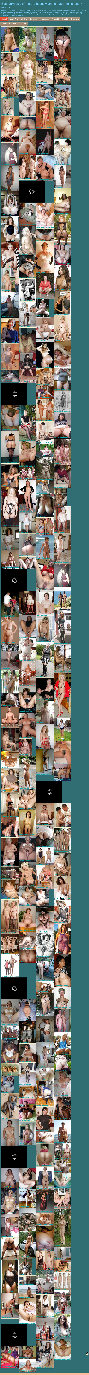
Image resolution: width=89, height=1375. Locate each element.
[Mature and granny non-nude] (27, 214)
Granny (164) (6, 23)
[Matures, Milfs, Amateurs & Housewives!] (27, 1053)
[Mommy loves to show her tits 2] (10, 559)
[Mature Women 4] (10, 873)
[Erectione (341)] (62, 598)
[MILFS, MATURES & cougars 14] (27, 772)
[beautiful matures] (10, 1132)
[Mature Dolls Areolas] (45, 141)
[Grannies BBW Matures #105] (45, 468)
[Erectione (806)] (10, 39)
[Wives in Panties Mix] (10, 1225)
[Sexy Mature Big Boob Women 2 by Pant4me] (45, 919)
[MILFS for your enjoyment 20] (62, 1325)
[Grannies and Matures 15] (27, 1219)
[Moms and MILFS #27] (62, 476)
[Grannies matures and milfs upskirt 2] (45, 1354)
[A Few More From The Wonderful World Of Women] (27, 699)
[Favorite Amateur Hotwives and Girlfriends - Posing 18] (10, 229)
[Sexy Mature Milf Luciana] (10, 538)
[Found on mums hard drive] (45, 762)
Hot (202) (65, 19)
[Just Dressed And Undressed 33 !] (45, 1260)
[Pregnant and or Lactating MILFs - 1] (45, 355)
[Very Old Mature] (27, 240)
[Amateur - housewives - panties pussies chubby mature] (45, 814)
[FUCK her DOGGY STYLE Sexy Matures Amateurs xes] (45, 433)
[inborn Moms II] (62, 176)
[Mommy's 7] (62, 1228)
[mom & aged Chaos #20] (62, 575)
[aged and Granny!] (45, 506)
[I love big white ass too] (45, 1276)
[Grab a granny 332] (45, 603)
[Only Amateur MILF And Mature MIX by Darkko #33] (62, 1084)
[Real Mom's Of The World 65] (45, 1219)
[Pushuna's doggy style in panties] (62, 43)
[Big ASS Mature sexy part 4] (10, 447)
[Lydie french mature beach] (62, 1131)
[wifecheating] (25, 1266)
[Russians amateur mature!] (27, 940)
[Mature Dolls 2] (45, 329)
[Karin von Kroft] (10, 657)
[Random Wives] (10, 827)
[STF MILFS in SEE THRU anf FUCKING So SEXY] (62, 277)
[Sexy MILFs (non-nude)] (62, 1302)
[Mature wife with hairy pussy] (27, 896)
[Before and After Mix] (62, 1281)
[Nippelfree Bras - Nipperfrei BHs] (27, 649)
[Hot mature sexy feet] (45, 877)
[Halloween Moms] (27, 1032)
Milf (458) (24, 19)
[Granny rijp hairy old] (62, 864)
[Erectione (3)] (62, 451)
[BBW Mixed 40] (62, 1166)
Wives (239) (55, 19)
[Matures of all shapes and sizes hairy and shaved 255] (45, 547)
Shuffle (24, 23)
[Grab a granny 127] (45, 235)
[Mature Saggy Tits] (10, 739)
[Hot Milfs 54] (10, 475)
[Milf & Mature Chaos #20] (10, 154)
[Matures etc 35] (45, 1074)
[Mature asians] (45, 286)
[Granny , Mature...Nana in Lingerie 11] (62, 695)
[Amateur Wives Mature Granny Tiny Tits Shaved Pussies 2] (27, 496)
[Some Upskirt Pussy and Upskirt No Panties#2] (62, 1043)
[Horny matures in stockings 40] (10, 1248)
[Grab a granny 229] (10, 375)
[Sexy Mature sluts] (45, 72)
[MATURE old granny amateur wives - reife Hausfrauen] (62, 255)
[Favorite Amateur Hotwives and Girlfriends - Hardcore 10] (45, 1029)
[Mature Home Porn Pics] (7, 107)
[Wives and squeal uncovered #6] (62, 658)
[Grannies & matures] (27, 849)
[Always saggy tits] (45, 1004)
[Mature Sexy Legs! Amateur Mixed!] (27, 423)
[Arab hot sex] (62, 1253)
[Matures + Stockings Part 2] (45, 969)
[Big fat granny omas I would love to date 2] (45, 410)
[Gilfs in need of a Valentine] (45, 114)
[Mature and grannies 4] (10, 304)
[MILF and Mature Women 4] (45, 92)
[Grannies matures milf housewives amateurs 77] (27, 1178)
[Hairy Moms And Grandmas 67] (62, 124)
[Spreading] (10, 760)
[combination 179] (27, 1244)
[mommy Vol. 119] (27, 1010)
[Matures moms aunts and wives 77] (62, 379)
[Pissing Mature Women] (62, 73)
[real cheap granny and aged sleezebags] (27, 874)
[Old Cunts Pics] (60, 497)
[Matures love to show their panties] (10, 1012)
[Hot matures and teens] (62, 840)
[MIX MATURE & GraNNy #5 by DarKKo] (27, 454)
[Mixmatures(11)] (62, 97)
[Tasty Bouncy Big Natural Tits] (62, 888)
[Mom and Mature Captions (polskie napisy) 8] (62, 303)
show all (4, 19)
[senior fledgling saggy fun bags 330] (27, 822)
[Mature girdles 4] (45, 257)
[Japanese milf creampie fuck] (27, 1311)
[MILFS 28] (10, 178)
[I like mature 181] (45, 660)
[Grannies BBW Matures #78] (62, 772)
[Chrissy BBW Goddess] (10, 1178)
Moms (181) (75, 19)
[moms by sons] (27, 523)
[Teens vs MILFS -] (10, 1069)
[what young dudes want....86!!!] (62, 627)
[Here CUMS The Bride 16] (27, 473)
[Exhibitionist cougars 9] (27, 1291)
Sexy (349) (33, 19)
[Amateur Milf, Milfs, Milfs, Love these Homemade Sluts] (62, 998)
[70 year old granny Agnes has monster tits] (45, 629)
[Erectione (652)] (62, 815)
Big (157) (16, 23)
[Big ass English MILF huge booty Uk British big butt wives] (27, 1280)
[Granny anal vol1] (45, 1137)
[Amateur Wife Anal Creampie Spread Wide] (45, 1238)
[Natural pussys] (27, 142)
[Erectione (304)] (10, 944)
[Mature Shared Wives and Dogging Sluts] (45, 689)
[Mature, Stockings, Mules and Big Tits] (27, 674)
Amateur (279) (44, 19)
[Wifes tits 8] (27, 39)
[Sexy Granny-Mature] (27, 314)
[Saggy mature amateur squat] (10, 717)
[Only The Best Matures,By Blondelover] (10, 1356)
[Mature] (62, 354)
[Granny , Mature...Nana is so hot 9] (10, 1051)
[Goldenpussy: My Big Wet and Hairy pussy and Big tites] (10, 418)
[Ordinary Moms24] (27, 1198)
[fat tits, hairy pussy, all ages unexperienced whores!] (62, 752)
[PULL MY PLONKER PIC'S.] (62, 425)
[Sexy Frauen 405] (10, 255)
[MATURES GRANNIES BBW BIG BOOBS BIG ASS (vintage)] (10, 129)
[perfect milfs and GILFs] (10, 916)
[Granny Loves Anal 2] (45, 1093)
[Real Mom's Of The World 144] (27, 799)
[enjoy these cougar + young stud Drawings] (62, 401)
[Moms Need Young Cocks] (62, 152)
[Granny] (42, 308)
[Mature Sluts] (7, 1084)
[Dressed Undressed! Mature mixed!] (62, 1151)
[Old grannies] (27, 340)
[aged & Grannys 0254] (10, 852)
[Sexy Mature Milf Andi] (45, 1119)
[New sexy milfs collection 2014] (10, 681)
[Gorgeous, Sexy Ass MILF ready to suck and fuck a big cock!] (62, 1266)
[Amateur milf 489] (62, 912)
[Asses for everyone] (45, 987)
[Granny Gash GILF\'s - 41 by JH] (27, 104)
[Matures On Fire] (25, 747)
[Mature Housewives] (45, 43)
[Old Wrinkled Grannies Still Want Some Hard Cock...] (62, 1180)
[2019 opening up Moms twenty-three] (45, 574)
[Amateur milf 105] (10, 700)
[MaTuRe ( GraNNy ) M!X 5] (62, 519)
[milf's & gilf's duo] (45, 1055)
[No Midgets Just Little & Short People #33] (10, 966)
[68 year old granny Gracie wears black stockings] (45, 167)
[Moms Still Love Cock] (45, 377)
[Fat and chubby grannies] (27, 603)
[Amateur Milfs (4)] (27, 368)
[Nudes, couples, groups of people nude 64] (62, 1020)
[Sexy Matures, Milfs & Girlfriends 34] (27, 1074)
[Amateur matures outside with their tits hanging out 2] (10, 506)
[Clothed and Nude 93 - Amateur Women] (45, 526)
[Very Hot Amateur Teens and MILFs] (10, 64)
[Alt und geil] (62, 328)
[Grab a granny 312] (45, 487)
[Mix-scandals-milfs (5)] (27, 167)
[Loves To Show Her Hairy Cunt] (45, 392)
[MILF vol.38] (45, 736)
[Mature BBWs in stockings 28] (27, 267)
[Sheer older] (45, 712)
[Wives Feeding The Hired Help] (62, 1108)
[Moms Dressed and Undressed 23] (45, 856)
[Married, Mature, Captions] (62, 729)
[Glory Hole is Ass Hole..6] (62, 201)
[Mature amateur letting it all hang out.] (45, 1201)
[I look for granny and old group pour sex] (62, 970)
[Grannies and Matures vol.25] (10, 804)
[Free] (42, 897)
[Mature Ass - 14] (27, 545)
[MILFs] (10, 356)
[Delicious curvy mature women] (10, 889)
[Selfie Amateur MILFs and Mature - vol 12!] (10, 1276)
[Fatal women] (10, 1106)
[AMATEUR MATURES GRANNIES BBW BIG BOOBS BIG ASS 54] (45, 945)
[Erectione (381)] (10, 280)
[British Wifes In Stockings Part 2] (45, 215)
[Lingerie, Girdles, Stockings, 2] (45, 836)
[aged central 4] (62, 939)
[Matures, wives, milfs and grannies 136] (10, 1201)
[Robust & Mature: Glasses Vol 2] (45, 1306)
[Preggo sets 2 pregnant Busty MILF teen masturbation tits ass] (27, 919)
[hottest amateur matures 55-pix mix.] (62, 548)
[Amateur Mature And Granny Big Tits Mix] (27, 725)
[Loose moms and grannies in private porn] (27, 626)
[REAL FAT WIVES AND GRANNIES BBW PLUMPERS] (62, 1063)
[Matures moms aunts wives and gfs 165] (62, 1348)
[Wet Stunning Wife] (27, 1110)
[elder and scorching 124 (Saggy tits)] (62, 1198)
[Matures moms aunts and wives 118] (10, 630)
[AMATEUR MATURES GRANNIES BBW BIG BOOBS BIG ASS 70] (10, 604)
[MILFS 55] (27, 1133)
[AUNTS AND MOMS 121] (45, 1178)
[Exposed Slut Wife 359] (45, 1288)
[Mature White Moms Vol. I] (27, 1092)
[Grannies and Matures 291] (62, 229)
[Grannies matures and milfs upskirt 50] (10, 780)
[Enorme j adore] (27, 71)
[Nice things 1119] (45, 1329)
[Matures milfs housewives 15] (45, 450)
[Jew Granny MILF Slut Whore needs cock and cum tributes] (10, 330)
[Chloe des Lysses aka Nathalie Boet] (27, 290)
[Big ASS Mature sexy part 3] (45, 1155)
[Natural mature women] (10, 87)
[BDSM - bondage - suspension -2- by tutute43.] (10, 203)
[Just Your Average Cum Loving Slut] (27, 1365)
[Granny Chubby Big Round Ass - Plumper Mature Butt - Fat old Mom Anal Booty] (27, 123)
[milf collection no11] (27, 1352)
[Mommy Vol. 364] (10, 1306)
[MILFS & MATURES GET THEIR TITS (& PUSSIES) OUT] (10, 1033)
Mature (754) (14, 19)
